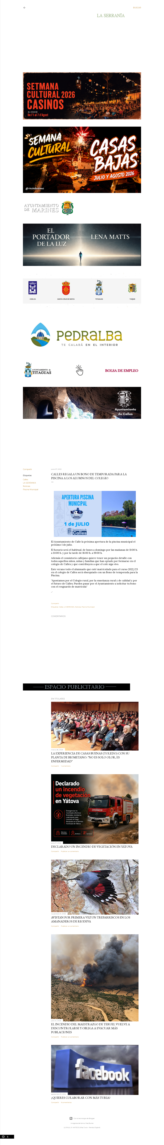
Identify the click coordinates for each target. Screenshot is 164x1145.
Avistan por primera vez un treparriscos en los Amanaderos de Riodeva (90, 919)
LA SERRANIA (29, 483)
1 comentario (65, 766)
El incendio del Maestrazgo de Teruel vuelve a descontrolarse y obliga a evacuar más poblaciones (90, 1028)
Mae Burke (89, 1123)
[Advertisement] (79, 45)
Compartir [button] (27, 469)
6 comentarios (66, 1102)
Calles (25, 479)
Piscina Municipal (30, 489)
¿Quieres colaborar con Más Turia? (80, 1098)
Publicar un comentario (70, 851)
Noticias (26, 486)
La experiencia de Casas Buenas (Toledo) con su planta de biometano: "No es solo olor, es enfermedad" (90, 757)
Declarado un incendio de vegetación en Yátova (91, 847)
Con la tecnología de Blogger (84, 1118)
